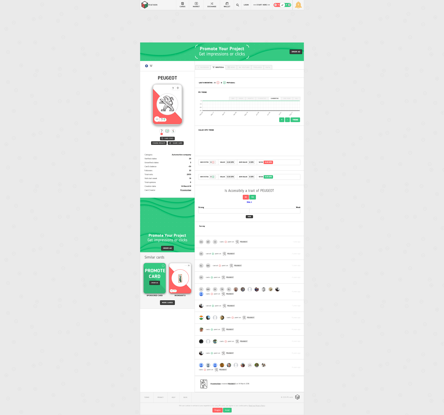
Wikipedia (219, 67)
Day (233, 98)
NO (246, 197)
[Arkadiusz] (278, 289)
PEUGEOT (244, 242)
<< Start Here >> (261, 5)
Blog (185, 397)
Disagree (217, 410)
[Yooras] (236, 289)
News (232, 67)
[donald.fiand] (202, 329)
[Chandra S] (250, 365)
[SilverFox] (202, 289)
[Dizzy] (216, 289)
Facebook (204, 67)
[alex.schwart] (257, 289)
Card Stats (168, 139)
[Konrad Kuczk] (243, 289)
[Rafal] (229, 365)
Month (250, 98)
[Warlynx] (216, 365)
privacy (160, 397)
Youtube (245, 67)
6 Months (275, 98)
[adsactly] (271, 289)
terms (146, 397)
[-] (161, 131)
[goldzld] (202, 294)
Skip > (249, 202)
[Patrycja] (264, 289)
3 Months (262, 98)
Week (241, 98)
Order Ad (296, 52)
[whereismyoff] (209, 365)
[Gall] (202, 242)
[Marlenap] (209, 341)
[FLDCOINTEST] (222, 365)
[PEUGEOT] (237, 242)
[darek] (236, 365)
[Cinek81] (216, 242)
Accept (227, 410)
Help (173, 397)
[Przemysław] (264, 365)
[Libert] (202, 341)
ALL (296, 98)
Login (246, 5)
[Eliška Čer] (209, 242)
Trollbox (257, 67)
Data (268, 67)
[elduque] (202, 265)
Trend (295, 120)
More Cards (167, 303)
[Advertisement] (222, 26)
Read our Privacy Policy (257, 406)
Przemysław (185, 190)
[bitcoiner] (250, 289)
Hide (249, 216)
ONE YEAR (286, 98)
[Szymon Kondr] (209, 317)
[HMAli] (222, 317)
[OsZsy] (202, 253)
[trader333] (222, 289)
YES (252, 197)
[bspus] (202, 365)
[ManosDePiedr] (209, 265)
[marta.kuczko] (243, 365)
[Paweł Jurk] (216, 341)
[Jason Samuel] (257, 365)
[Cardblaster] (216, 317)
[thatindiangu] (202, 317)
